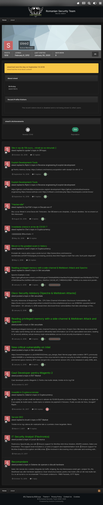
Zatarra (28, 395)
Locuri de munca (38, 439)
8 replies (34, 364)
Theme (46, 497)
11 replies (33, 429)
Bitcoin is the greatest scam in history (29, 246)
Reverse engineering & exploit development (56, 165)
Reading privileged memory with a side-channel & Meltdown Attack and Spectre (49, 267)
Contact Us (68, 497)
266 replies (38, 409)
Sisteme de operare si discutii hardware (47, 465)
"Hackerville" (17, 204)
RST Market (36, 376)
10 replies (33, 238)
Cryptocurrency (43, 229)
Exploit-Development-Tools (24, 162)
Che (27, 229)
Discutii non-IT (46, 207)
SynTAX (28, 207)
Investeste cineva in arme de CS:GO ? (29, 227)
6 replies (37, 174)
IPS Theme (27, 497)
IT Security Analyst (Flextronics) (30, 436)
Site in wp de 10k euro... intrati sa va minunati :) (33, 148)
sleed (13, 150)
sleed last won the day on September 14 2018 (26, 67)
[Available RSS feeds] (99, 490)
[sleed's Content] (95, 54)
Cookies (77, 497)
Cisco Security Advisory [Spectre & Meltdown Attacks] (43, 293)
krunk (27, 420)
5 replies (34, 285)
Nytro (27, 165)
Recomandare (19, 461)
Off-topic (42, 150)
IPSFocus (37, 497)
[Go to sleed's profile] (7, 149)
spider (27, 150)
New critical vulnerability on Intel (30, 347)
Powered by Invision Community (51, 501)
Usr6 (27, 249)
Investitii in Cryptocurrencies (25, 392)
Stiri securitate (44, 270)
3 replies (34, 219)
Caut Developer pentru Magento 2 (32, 372)
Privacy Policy (56, 497)
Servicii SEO (17, 417)
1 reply (34, 479)
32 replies (36, 155)
